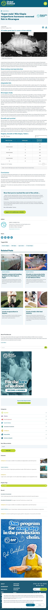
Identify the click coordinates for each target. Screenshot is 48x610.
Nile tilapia (14, 245)
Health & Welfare (4, 467)
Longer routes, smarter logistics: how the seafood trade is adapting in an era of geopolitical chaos (19, 476)
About (3, 584)
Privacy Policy (18, 598)
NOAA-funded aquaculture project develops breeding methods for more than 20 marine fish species (19, 496)
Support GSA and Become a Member (14, 212)
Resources (4, 589)
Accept (30, 604)
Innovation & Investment (6, 494)
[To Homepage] (8, 3)
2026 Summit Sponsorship (24, 403)
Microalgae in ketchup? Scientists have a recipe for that (21, 500)
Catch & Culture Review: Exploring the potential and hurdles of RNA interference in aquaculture (18, 469)
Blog (14, 592)
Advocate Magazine (16, 584)
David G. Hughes (5, 245)
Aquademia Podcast (16, 589)
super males (21, 245)
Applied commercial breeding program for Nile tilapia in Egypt (11, 275)
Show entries (5, 136)
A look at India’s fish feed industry (34, 312)
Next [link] (46, 164)
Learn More (3, 342)
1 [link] (43, 164)
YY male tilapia (29, 245)
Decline (39, 604)
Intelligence (3, 460)
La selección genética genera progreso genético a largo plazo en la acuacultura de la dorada (23, 513)
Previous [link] (40, 164)
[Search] (45, 347)
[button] (43, 27)
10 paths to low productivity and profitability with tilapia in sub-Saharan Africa (35, 275)
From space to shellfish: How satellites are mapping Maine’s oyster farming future (21, 460)
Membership (4, 586)
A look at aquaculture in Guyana (10, 312)
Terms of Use (24, 608)
